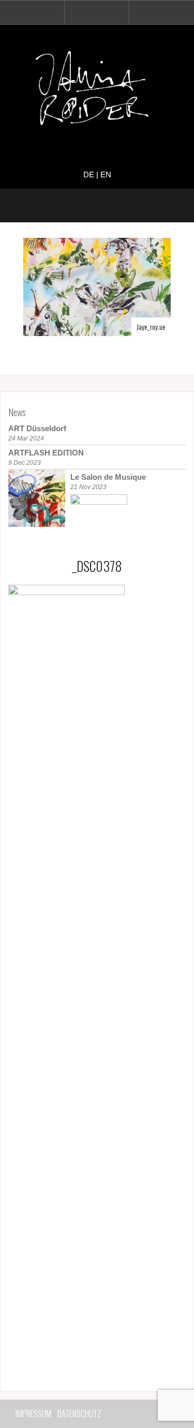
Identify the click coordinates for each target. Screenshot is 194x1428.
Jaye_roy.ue (151, 326)
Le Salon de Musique (108, 477)
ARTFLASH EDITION (46, 452)
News (17, 412)
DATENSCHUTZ (79, 1413)
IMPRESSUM (33, 1413)
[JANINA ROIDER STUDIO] (97, 90)
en (105, 174)
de (88, 174)
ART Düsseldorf (37, 428)
